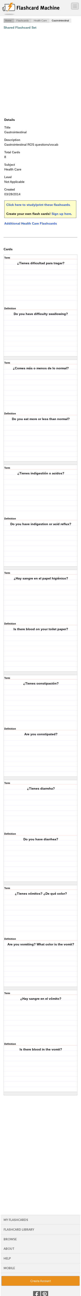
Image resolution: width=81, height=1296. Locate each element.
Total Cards (12, 152)
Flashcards (22, 20)
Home (8, 20)
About (9, 1248)
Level (8, 177)
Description (12, 140)
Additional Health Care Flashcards (30, 223)
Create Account (40, 1281)
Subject (9, 164)
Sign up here (61, 214)
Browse (10, 1239)
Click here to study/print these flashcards (38, 205)
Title (7, 127)
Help (7, 1258)
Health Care (40, 20)
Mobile (9, 1268)
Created (9, 189)
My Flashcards (16, 1220)
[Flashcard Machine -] (31, 9)
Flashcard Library (19, 1229)
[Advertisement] (40, 73)
